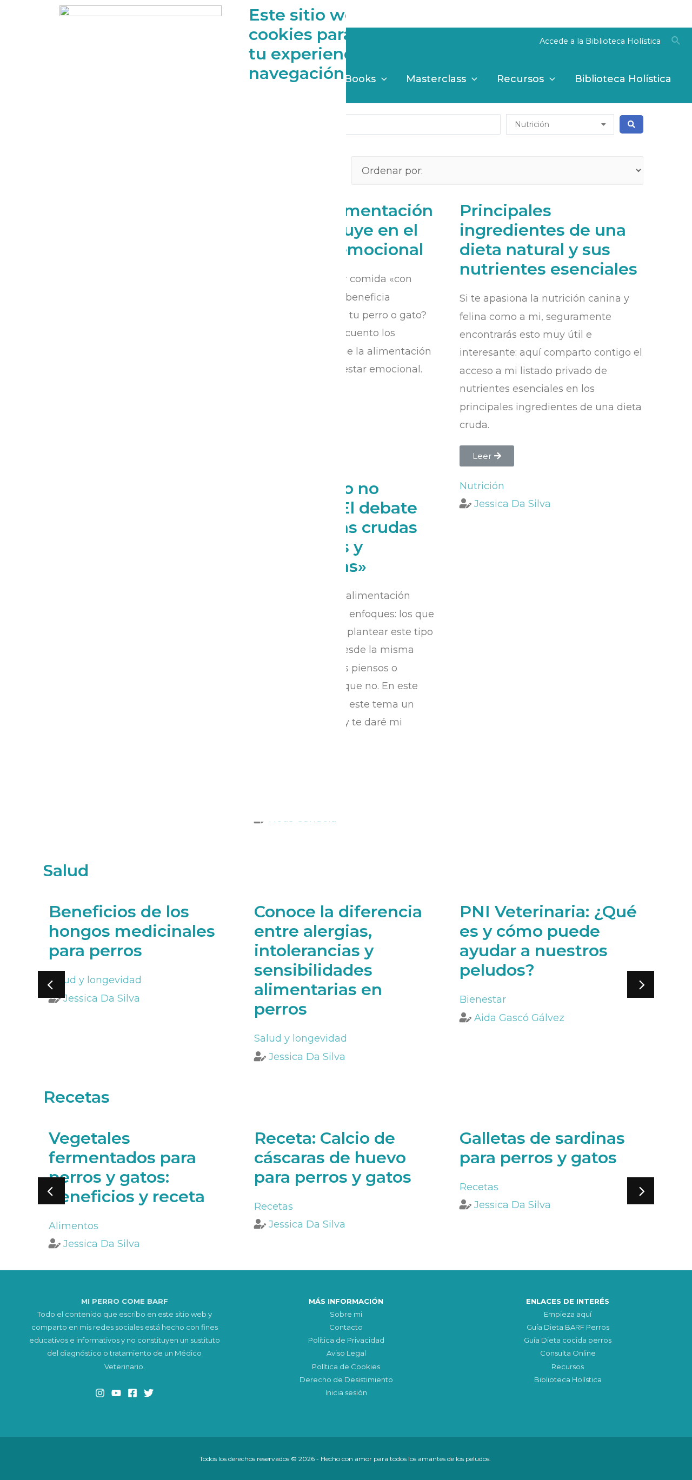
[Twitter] (149, 1393)
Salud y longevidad (95, 980)
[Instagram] (100, 1393)
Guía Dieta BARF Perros (568, 1327)
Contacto (346, 1327)
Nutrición (482, 486)
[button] (487, 455)
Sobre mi (346, 1314)
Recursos (567, 1366)
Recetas (273, 1206)
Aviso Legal (346, 1353)
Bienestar (483, 999)
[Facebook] (132, 1393)
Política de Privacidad (346, 1340)
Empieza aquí (567, 1314)
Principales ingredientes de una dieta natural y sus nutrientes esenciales (548, 240)
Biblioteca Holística (568, 1379)
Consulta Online (568, 1353)
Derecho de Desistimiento (346, 1379)
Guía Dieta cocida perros (567, 1340)
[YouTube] (116, 1393)
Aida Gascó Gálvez (519, 1018)
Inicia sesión (346, 1392)
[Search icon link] (676, 42)
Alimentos (73, 1226)
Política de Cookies (346, 1366)
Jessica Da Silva (512, 504)
